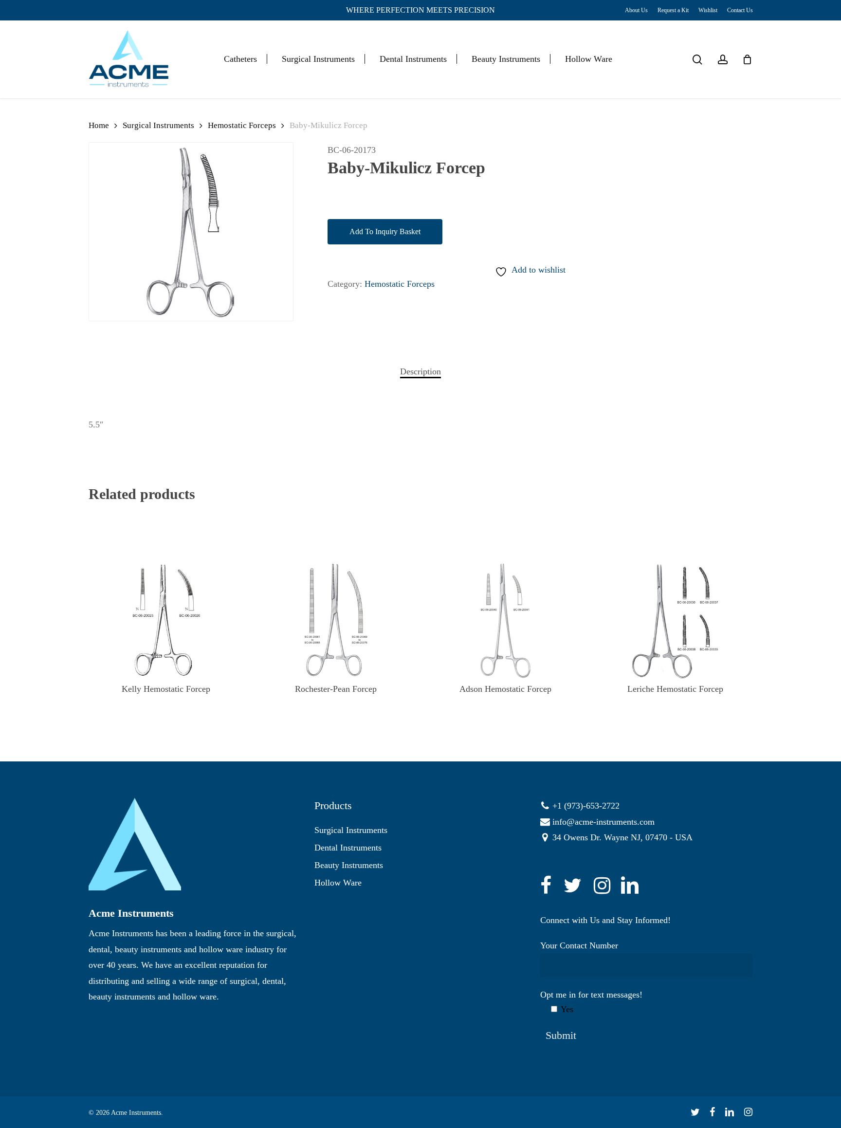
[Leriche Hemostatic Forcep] (675, 621)
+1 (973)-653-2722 (586, 806)
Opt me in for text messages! (591, 1002)
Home (99, 125)
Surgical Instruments (158, 125)
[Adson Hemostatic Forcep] (505, 621)
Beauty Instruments (348, 865)
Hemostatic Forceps (242, 125)
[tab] (420, 371)
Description (420, 371)
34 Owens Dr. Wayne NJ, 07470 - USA (622, 837)
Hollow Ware (338, 883)
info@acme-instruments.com (603, 822)
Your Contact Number (579, 945)
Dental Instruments (348, 847)
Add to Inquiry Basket (384, 231)
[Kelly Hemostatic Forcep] (166, 621)
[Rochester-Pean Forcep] (335, 621)
